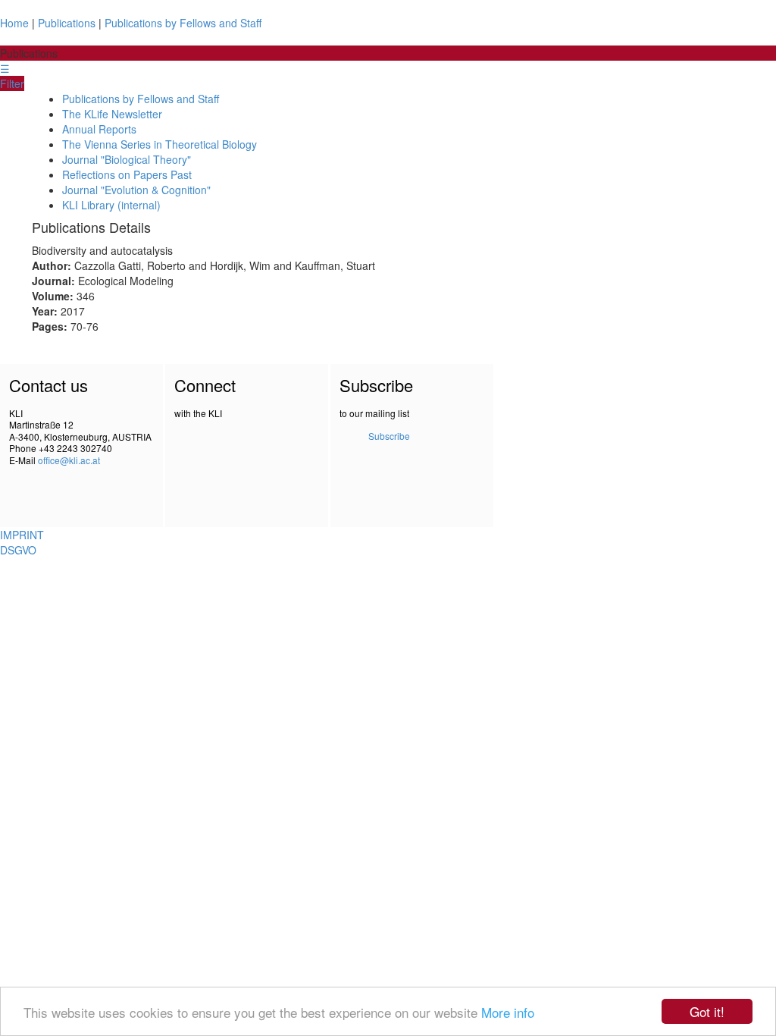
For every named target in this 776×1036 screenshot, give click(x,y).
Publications (66, 22)
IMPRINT (22, 534)
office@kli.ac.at (69, 460)
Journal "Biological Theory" (126, 159)
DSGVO (18, 549)
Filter (12, 83)
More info (507, 1012)
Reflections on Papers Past (127, 174)
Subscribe (389, 435)
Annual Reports (99, 129)
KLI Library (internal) (111, 204)
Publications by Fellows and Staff (183, 22)
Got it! (707, 1011)
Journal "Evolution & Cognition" (136, 189)
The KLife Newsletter (112, 113)
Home (14, 22)
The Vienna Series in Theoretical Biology (159, 144)
